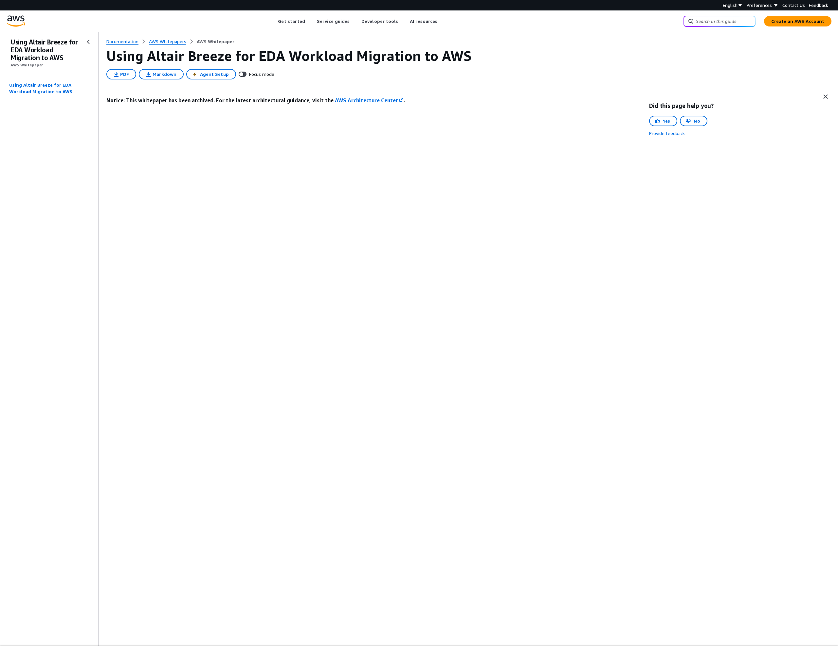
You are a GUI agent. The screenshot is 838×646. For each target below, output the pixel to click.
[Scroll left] (273, 21)
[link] (215, 41)
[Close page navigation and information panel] (825, 97)
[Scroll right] (442, 21)
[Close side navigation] (88, 42)
